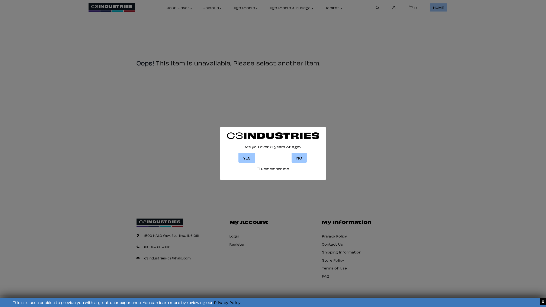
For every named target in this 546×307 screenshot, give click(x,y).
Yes (247, 157)
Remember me (275, 168)
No (299, 157)
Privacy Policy (227, 302)
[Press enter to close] (543, 301)
